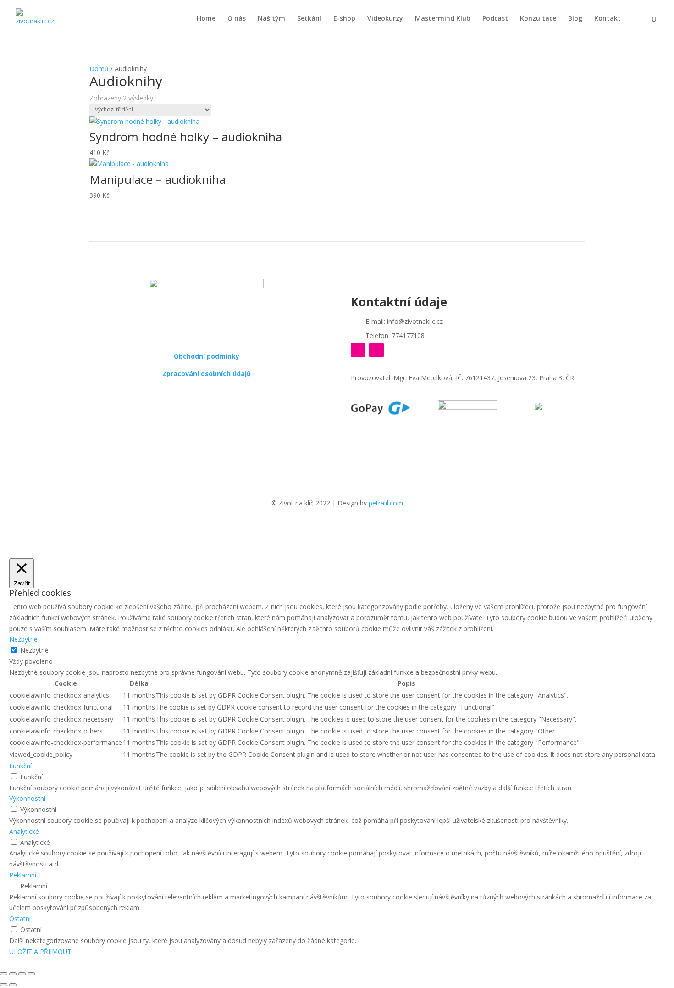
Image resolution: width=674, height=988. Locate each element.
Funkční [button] (20, 765)
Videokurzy (385, 18)
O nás (236, 18)
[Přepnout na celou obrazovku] (13, 973)
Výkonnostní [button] (27, 798)
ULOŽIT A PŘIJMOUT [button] (40, 951)
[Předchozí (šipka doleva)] (3, 984)
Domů (99, 68)
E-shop (344, 18)
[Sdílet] (22, 973)
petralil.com (386, 503)
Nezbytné (34, 650)
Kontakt (607, 18)
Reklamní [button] (22, 875)
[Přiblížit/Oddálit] (3, 973)
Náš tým (271, 18)
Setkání (309, 18)
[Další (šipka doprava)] (13, 984)
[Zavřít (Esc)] (31, 973)
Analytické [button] (24, 831)
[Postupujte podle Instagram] (376, 350)
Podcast (495, 18)
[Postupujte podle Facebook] (358, 350)
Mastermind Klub (442, 18)
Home (206, 18)
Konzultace (538, 18)
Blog (575, 18)
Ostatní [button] (20, 918)
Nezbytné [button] (23, 639)
